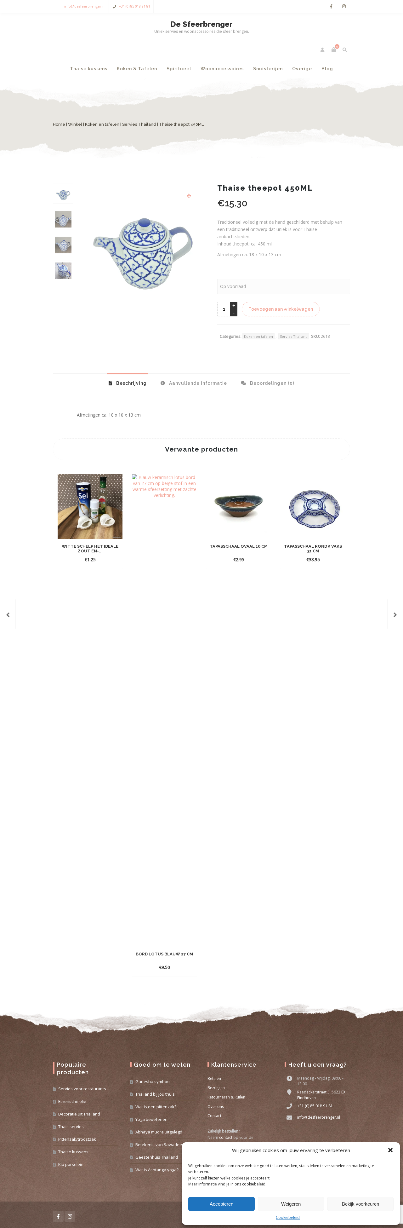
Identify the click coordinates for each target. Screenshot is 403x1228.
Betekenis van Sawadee (158, 1144)
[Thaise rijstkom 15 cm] (8, 614)
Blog (327, 68)
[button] (390, 1150)
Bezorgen (216, 1087)
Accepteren (221, 1204)
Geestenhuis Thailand (156, 1157)
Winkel (75, 124)
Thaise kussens (88, 68)
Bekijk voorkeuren (360, 1204)
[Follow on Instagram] (344, 6)
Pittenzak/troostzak (77, 1139)
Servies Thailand (139, 124)
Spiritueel (179, 68)
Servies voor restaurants (82, 1089)
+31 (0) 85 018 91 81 (134, 6)
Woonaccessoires (222, 68)
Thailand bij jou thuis (155, 1094)
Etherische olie (72, 1101)
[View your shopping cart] (334, 49)
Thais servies (71, 1126)
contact (225, 1137)
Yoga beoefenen (151, 1119)
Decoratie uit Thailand (79, 1114)
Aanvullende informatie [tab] (197, 383)
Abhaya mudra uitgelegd (158, 1132)
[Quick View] (105, 559)
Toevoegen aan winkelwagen (280, 309)
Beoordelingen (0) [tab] (271, 383)
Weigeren (291, 1204)
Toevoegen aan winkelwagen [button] (239, 551)
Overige (302, 68)
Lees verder (85, 559)
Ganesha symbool (153, 1081)
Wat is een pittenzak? (155, 1107)
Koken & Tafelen (137, 68)
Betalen (214, 1078)
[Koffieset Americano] (395, 614)
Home (59, 124)
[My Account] (323, 49)
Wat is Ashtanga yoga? (157, 1170)
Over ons (215, 1106)
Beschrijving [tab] (131, 383)
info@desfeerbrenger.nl (84, 6)
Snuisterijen (268, 68)
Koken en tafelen (102, 124)
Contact (214, 1115)
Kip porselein (70, 1164)
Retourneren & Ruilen (226, 1097)
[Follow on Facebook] (331, 6)
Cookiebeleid (288, 1217)
